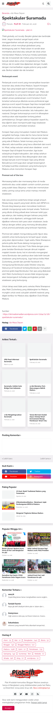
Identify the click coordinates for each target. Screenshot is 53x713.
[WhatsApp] (30, 329)
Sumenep (25, 654)
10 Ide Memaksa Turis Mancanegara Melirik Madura (37, 388)
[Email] (40, 329)
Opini (21, 649)
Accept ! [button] (8, 708)
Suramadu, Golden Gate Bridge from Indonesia (13, 387)
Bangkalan (30, 640)
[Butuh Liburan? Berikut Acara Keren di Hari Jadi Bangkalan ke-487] (13, 539)
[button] (3, 4)
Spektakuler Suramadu (38, 359)
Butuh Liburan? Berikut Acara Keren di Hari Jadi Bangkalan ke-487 (13, 550)
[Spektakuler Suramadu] (39, 350)
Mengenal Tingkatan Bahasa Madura (29, 513)
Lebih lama (45, 459)
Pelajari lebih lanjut (39, 703)
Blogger (9, 645)
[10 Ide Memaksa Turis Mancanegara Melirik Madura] (39, 376)
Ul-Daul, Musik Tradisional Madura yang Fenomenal (31, 492)
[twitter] (21, 694)
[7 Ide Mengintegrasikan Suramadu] (13, 405)
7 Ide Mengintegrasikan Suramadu (12, 416)
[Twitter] (25, 329)
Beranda (5, 13)
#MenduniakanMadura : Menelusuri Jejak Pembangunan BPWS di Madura (31, 503)
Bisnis (44, 640)
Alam (7, 640)
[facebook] (15, 694)
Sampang (9, 654)
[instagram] (32, 694)
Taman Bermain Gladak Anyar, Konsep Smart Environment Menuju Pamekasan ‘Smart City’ (38, 418)
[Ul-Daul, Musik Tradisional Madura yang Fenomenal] (8, 494)
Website (39, 654)
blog (20, 658)
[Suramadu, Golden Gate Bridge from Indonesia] (13, 376)
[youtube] (26, 694)
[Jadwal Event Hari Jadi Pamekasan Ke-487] (39, 566)
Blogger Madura (26, 645)
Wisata (8, 658)
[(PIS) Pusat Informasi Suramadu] (13, 350)
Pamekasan (35, 649)
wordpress (32, 658)
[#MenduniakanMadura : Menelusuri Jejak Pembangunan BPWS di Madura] (8, 505)
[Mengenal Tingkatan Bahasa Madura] (8, 516)
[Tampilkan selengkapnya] (45, 329)
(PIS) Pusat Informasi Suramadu (11, 360)
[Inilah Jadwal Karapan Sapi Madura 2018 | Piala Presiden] (39, 539)
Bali (17, 640)
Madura (9, 649)
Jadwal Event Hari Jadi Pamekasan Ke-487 (36, 576)
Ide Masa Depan (18, 13)
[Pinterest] (35, 329)
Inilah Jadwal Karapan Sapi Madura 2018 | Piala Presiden (38, 550)
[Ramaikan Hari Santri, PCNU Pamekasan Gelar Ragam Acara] (13, 566)
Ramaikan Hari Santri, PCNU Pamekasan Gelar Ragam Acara (13, 576)
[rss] (38, 694)
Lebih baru (7, 459)
